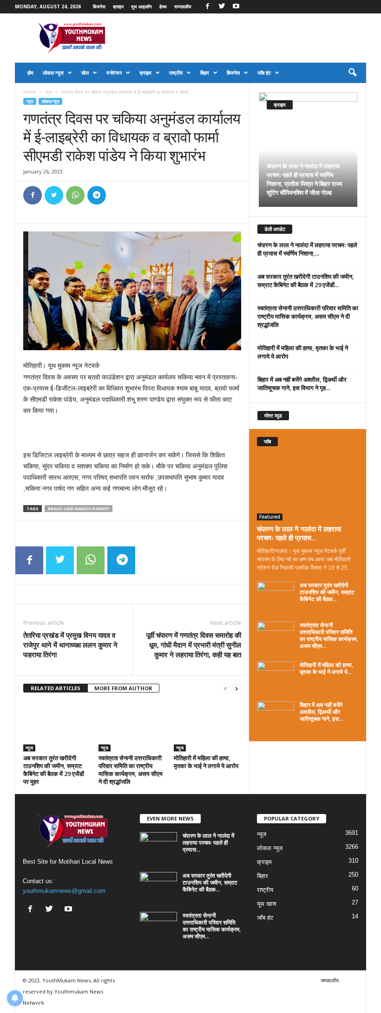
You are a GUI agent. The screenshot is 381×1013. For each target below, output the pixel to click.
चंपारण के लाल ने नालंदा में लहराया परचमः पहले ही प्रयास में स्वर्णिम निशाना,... (307, 249)
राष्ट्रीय (176, 72)
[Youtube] (236, 6)
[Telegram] (96, 195)
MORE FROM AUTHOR (123, 688)
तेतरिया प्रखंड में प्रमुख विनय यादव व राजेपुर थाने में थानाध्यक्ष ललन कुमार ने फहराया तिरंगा (70, 644)
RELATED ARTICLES (55, 688)
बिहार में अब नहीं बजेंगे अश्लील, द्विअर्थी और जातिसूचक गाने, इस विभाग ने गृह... (302, 383)
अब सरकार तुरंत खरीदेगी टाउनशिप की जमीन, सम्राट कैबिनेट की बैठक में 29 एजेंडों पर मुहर (53, 770)
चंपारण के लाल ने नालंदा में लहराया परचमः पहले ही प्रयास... (299, 533)
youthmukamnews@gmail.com (64, 890)
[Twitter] (221, 6)
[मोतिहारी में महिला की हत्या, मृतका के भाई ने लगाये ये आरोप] (207, 726)
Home (29, 92)
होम (30, 72)
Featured (269, 516)
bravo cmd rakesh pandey (78, 509)
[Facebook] (207, 6)
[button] (352, 73)
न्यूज (48, 92)
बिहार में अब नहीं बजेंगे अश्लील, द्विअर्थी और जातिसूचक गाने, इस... (321, 712)
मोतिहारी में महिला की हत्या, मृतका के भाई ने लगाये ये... (326, 668)
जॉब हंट (264, 72)
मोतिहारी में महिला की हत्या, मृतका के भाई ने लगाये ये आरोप (206, 762)
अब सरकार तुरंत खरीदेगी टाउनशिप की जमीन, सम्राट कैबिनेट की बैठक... (327, 592)
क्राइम (118, 6)
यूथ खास (266, 903)
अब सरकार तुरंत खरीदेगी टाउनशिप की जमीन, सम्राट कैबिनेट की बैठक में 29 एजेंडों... (305, 280)
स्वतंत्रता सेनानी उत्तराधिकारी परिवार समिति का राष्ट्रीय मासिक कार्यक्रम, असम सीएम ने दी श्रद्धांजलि (131, 770)
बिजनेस (99, 6)
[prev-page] (225, 688)
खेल (85, 72)
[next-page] (236, 688)
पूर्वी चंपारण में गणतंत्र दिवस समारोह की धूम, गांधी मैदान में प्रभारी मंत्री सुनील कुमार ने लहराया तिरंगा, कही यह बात (193, 644)
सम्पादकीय (182, 6)
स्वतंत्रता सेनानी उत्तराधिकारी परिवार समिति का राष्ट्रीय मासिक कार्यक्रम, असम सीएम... (329, 635)
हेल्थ (163, 6)
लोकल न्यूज (53, 72)
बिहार (204, 72)
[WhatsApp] (75, 195)
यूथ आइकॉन (141, 6)
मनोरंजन (114, 72)
